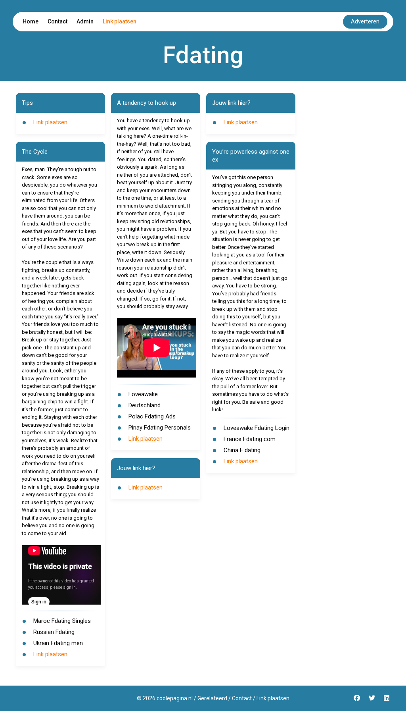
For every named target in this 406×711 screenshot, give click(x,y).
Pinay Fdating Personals (159, 427)
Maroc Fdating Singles (62, 620)
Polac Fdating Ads (152, 416)
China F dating (242, 450)
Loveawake (143, 394)
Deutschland (144, 405)
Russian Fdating (54, 632)
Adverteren (365, 21)
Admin (85, 21)
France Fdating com (250, 439)
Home (30, 21)
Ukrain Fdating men (58, 643)
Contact (57, 21)
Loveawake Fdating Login (256, 428)
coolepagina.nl (175, 698)
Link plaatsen (119, 21)
